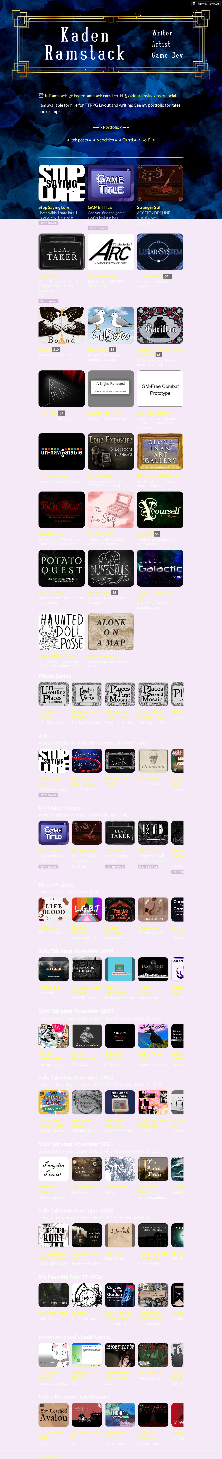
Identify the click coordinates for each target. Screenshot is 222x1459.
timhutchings (149, 1323)
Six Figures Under (82, 1123)
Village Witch (84, 1186)
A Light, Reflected (104, 412)
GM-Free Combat (153, 412)
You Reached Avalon (51, 1435)
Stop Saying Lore (54, 207)
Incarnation (149, 927)
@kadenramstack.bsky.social (150, 95)
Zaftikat (178, 1131)
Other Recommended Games (74, 1396)
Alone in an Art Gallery (158, 475)
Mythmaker (116, 1186)
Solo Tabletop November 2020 (76, 1210)
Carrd (127, 139)
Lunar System (149, 276)
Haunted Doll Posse (57, 655)
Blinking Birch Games (87, 1131)
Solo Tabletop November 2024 (76, 951)
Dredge (178, 1186)
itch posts (79, 139)
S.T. (74, 1383)
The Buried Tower (148, 1189)
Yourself (145, 533)
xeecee (110, 1383)
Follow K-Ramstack (208, 3)
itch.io (41, 1456)
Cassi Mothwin (117, 938)
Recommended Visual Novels (75, 1336)
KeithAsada (48, 1318)
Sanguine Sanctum (147, 1435)
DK (74, 1443)
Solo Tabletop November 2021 (76, 1144)
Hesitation (148, 850)
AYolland (145, 1131)
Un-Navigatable (53, 475)
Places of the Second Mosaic (152, 714)
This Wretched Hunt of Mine (52, 1256)
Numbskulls (99, 592)
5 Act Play (48, 412)
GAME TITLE (100, 207)
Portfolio (111, 127)
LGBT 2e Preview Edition (79, 932)
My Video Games (60, 807)
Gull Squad (98, 349)
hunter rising (148, 1264)
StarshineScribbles (120, 1131)
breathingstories (151, 933)
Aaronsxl (178, 1064)
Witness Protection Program (181, 1058)
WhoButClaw (149, 1378)
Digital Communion (50, 1056)
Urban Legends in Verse (86, 714)
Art (43, 735)
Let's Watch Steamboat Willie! (182, 1378)
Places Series (55, 675)
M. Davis (112, 1064)
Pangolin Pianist (47, 1189)
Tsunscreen (114, 1443)
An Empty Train (53, 1312)
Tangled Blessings (113, 930)
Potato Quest (51, 592)
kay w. (110, 1192)
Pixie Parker (115, 1258)
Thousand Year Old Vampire (152, 1315)
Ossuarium (148, 778)
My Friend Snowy (48, 1375)
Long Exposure (101, 475)
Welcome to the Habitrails (153, 1123)
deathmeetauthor (86, 1264)
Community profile (52, 1456)
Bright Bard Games (87, 938)
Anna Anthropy (84, 1318)
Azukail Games (84, 998)
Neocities (105, 139)
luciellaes (179, 1318)
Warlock (113, 1253)
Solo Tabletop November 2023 (76, 1011)
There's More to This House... (153, 1256)
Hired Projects (56, 884)
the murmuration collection (54, 1064)
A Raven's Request (114, 1056)
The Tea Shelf (100, 533)
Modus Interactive (153, 1443)
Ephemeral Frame (115, 1435)
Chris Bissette (182, 1258)
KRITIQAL (80, 1064)
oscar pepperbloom (54, 1383)
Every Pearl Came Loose (83, 781)
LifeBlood (48, 927)
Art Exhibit (49, 987)
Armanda (46, 992)
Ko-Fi (147, 139)
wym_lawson (148, 998)
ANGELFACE (150, 1372)
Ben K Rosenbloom (153, 1197)
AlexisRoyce (181, 1383)
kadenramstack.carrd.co (96, 95)
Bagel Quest (50, 533)
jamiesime (179, 1438)
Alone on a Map (102, 655)
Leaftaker (47, 276)
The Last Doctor (146, 990)
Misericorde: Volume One (117, 1375)
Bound (45, 349)
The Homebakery (53, 933)
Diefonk (45, 1443)
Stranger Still (149, 207)
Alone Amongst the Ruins (86, 990)
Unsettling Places (48, 714)
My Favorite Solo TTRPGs (70, 1277)
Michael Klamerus (120, 998)
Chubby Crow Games (153, 1064)
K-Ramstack (56, 95)
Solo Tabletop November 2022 (76, 1077)
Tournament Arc (103, 276)
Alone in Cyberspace (116, 990)
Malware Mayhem (113, 1123)
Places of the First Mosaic (117, 714)
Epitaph (79, 1312)
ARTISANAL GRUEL (83, 1375)
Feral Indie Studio (53, 1264)
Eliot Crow (80, 1192)
